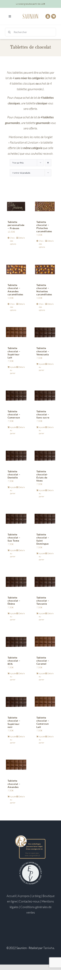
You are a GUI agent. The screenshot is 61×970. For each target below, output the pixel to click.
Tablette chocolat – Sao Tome (14, 537)
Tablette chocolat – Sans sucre (42, 414)
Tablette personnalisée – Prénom (16, 224)
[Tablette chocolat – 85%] (16, 642)
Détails (22, 237)
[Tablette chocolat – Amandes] (16, 765)
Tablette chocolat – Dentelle (14, 474)
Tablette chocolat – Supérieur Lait (14, 353)
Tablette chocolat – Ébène (14, 600)
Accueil (11, 896)
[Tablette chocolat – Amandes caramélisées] (16, 269)
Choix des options (13, 240)
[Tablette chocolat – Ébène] (16, 582)
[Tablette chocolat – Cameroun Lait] (45, 702)
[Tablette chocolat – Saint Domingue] (45, 518)
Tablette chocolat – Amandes (14, 783)
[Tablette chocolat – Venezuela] (45, 332)
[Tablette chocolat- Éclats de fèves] (45, 455)
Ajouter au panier (13, 370)
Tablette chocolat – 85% (14, 660)
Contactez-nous (29, 901)
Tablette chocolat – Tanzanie (42, 600)
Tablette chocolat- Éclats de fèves (42, 476)
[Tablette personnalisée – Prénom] (16, 206)
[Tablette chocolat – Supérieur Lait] (16, 332)
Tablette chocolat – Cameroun (14, 414)
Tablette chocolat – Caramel (42, 660)
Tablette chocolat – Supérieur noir (14, 722)
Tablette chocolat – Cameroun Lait (42, 722)
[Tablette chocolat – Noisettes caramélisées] (45, 269)
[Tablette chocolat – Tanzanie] (45, 582)
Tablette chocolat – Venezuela (42, 351)
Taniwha (48, 948)
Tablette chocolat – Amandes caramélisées (15, 290)
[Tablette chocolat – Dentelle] (16, 455)
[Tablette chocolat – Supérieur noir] (16, 702)
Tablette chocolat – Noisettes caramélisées (44, 290)
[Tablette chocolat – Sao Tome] (16, 518)
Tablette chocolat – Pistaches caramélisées (44, 226)
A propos (24, 896)
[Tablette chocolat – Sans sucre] (45, 395)
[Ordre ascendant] (48, 162)
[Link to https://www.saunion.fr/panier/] (53, 16)
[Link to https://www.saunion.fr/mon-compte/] (47, 16)
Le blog (36, 896)
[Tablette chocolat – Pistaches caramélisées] (45, 206)
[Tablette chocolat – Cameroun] (16, 395)
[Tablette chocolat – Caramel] (45, 642)
